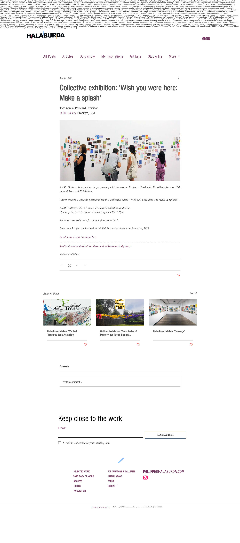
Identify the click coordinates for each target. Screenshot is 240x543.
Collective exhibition (69, 254)
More (172, 56)
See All (193, 293)
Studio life (155, 56)
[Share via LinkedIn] (77, 265)
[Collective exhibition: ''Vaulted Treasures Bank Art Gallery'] (67, 312)
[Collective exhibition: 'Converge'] (173, 312)
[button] (205, 38)
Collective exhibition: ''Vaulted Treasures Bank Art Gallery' (62, 333)
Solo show (87, 56)
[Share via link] (85, 265)
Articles (67, 56)
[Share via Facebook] (61, 265)
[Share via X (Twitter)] (69, 265)
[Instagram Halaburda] (145, 478)
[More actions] (178, 78)
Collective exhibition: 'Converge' (169, 331)
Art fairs (135, 56)
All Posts (49, 56)
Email (62, 428)
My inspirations (112, 56)
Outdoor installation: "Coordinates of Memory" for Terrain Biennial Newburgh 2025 (118, 333)
